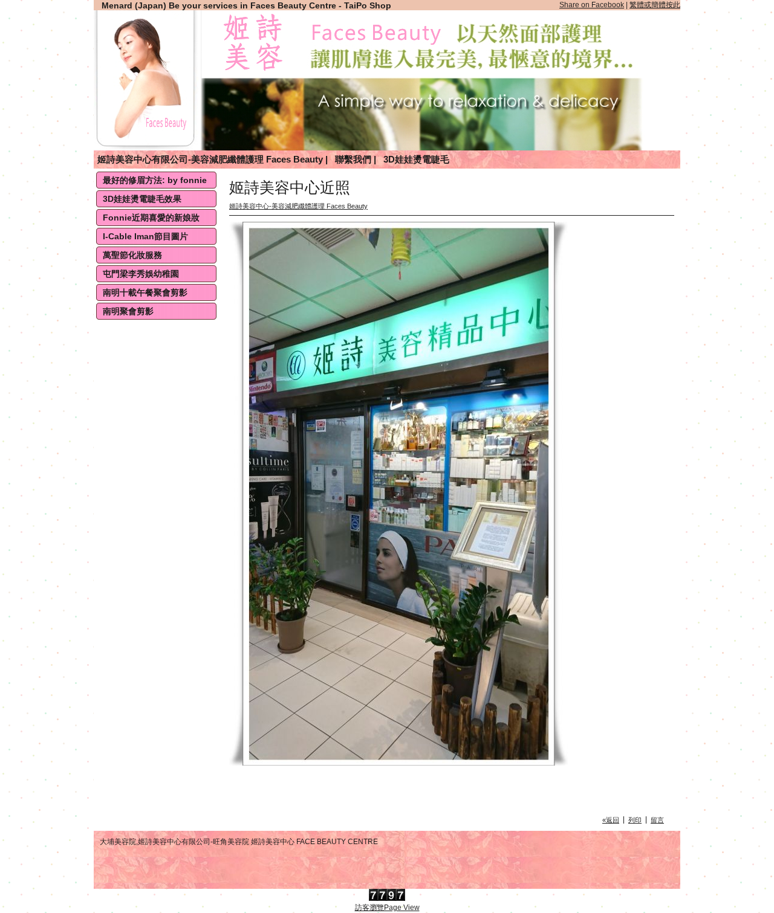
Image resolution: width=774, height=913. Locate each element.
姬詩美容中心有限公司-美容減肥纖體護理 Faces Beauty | (212, 159)
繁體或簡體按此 (654, 5)
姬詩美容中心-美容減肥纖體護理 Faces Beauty (298, 206)
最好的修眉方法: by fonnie (155, 180)
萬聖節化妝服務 (132, 255)
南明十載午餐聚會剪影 (145, 292)
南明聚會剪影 (128, 311)
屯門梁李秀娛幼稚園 (141, 274)
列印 (635, 820)
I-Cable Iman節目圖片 (145, 236)
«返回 (610, 820)
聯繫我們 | (355, 159)
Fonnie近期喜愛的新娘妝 (151, 217)
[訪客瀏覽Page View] (387, 898)
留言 (657, 820)
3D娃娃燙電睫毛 (416, 159)
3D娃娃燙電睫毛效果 (142, 199)
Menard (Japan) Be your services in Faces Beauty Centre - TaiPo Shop (246, 5)
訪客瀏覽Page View (387, 907)
